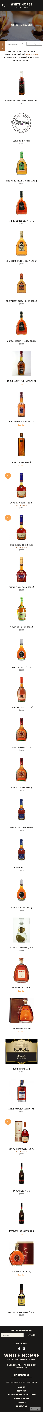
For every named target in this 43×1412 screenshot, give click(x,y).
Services (21, 1391)
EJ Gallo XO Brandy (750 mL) (21, 907)
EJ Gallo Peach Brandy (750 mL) (21, 707)
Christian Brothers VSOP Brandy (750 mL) (21, 381)
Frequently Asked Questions (21, 1395)
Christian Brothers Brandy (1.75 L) (21, 221)
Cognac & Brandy (32, 54)
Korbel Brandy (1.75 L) (21, 1069)
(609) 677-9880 (21, 1367)
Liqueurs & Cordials (12, 54)
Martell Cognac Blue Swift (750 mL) (21, 1108)
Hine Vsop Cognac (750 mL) (21, 987)
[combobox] (3, 5)
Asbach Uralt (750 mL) (21, 141)
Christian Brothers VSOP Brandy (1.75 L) (21, 421)
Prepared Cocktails (10, 57)
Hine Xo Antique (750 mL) (21, 1028)
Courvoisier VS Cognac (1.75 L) (21, 545)
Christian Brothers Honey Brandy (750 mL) (21, 261)
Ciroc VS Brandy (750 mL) (21, 462)
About (21, 1387)
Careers (22, 1402)
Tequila (19, 51)
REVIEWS (2, 46)
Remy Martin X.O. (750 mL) (21, 1271)
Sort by (24, 44)
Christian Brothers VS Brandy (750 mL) (21, 341)
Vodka (9, 51)
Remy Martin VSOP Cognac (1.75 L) (21, 1231)
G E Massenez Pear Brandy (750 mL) (21, 947)
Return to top (34, 1409)
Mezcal (26, 51)
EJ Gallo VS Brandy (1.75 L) (22, 747)
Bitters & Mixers (34, 57)
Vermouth (22, 57)
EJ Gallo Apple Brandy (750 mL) (21, 627)
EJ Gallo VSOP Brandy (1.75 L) (21, 867)
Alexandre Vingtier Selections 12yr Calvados (21, 100)
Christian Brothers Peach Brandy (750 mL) (21, 301)
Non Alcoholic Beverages (21, 60)
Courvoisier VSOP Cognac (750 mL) (21, 587)
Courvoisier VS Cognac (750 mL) (21, 502)
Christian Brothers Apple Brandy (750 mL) (21, 180)
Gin (23, 54)
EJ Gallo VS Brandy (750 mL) (21, 787)
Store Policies (21, 1398)
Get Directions (21, 1375)
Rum (14, 51)
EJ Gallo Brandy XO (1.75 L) (22, 667)
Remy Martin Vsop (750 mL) (21, 1191)
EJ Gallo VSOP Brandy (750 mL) (21, 827)
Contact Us (21, 1406)
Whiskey (33, 51)
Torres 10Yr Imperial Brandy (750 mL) (21, 1312)
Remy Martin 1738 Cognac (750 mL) (21, 1149)
